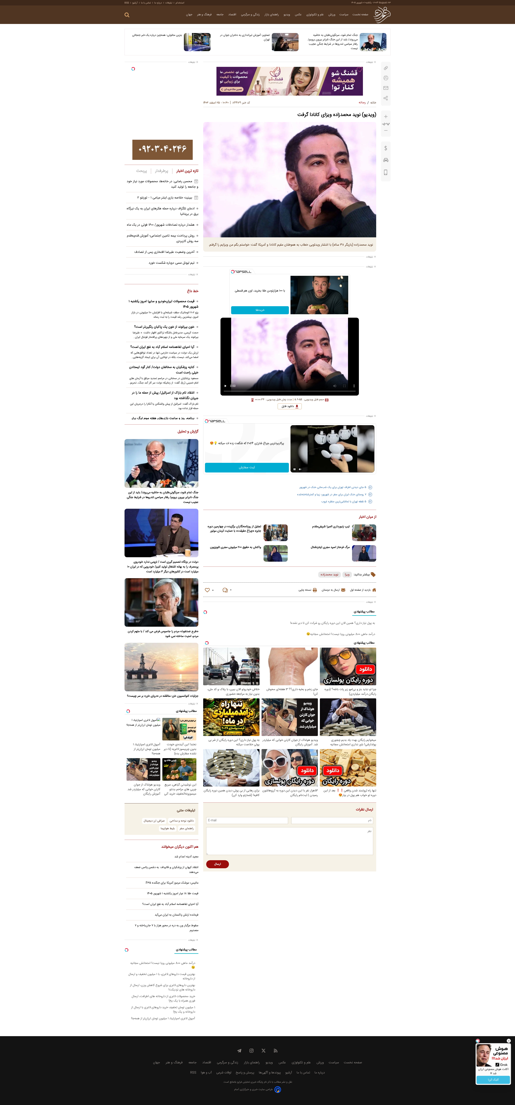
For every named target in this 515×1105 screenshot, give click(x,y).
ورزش (332, 14)
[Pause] (294, 469)
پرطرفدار (161, 171)
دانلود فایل (288, 406)
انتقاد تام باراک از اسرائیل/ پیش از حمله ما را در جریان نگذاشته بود (165, 395)
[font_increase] (386, 117)
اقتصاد (232, 14)
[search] (127, 15)
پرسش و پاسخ (245, 1072)
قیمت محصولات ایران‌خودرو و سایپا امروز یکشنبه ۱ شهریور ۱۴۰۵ (163, 304)
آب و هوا (206, 1072)
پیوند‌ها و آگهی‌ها (270, 1072)
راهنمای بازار (272, 14)
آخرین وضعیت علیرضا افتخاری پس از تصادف (164, 252)
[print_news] (385, 78)
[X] (263, 1050)
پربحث (141, 171)
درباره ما (158, 3)
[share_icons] (385, 98)
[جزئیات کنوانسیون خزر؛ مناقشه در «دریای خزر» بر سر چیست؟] (161, 667)
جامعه (220, 14)
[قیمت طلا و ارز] (385, 149)
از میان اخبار (367, 517)
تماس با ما (146, 3)
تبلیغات (168, 3)
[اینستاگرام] (251, 1050)
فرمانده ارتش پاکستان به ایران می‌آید (176, 915)
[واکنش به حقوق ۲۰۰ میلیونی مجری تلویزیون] (276, 553)
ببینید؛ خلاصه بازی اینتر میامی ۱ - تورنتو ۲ (164, 198)
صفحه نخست (360, 14)
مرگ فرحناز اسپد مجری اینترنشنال (330, 547)
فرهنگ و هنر (204, 14)
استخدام (180, 3)
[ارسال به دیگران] (385, 88)
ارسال (217, 864)
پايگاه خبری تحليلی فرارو (249, 1082)
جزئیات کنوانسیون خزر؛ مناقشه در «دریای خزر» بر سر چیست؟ (162, 696)
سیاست (343, 14)
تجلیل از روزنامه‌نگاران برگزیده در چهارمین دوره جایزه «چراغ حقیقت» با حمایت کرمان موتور (234, 528)
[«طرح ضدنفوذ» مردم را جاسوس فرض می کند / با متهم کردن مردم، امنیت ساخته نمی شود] (161, 602)
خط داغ (192, 291)
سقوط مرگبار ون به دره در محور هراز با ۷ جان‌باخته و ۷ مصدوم (166, 928)
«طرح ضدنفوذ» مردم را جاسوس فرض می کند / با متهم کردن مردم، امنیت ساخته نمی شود (163, 634)
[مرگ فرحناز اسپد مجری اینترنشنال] (364, 553)
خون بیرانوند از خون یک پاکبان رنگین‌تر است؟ (164, 327)
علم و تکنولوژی (315, 14)
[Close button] (509, 1041)
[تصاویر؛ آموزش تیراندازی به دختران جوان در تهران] (285, 42)
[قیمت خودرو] (385, 161)
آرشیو (135, 3)
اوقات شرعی (223, 1072)
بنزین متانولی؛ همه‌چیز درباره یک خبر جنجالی (157, 35)
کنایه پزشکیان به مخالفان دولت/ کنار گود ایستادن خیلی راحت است (163, 370)
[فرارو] (382, 14)
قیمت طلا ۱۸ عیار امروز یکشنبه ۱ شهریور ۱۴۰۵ (172, 893)
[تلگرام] (239, 1050)
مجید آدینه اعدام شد (186, 856)
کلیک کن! (493, 1079)
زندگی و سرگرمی (251, 14)
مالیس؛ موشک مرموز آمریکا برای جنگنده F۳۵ (172, 883)
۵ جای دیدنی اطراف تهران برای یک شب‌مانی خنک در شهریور (332, 487)
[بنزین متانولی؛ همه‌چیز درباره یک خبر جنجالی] (197, 42)
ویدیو (287, 14)
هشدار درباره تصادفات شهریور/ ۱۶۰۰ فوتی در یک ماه (161, 225)
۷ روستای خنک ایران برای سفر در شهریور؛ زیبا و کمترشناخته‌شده (331, 494)
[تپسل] (233, 272)
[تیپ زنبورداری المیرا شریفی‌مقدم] (364, 532)
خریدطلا (259, 310)
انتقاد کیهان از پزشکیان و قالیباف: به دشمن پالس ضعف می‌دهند (166, 870)
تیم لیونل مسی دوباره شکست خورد (172, 263)
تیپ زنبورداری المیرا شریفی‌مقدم (331, 526)
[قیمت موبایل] (385, 173)
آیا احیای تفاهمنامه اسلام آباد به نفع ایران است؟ (162, 347)
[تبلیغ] (289, 81)
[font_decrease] (386, 130)
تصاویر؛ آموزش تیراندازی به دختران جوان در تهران (245, 37)
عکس (298, 14)
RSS (127, 3)
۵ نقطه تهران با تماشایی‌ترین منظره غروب (343, 501)
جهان (189, 14)
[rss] (275, 1050)
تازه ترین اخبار (187, 171)
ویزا (347, 574)
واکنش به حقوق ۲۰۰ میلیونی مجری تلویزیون (235, 547)
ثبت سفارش (247, 467)
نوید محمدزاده (329, 574)
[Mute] (300, 469)
